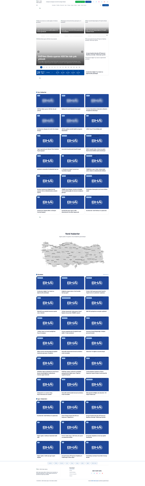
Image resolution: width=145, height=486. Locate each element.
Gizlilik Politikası (72, 472)
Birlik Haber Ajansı (95, 480)
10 (65, 67)
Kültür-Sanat (83, 5)
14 (76, 67)
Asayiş (72, 5)
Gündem (54, 5)
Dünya (68, 5)
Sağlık (79, 5)
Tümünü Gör (105, 274)
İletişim (70, 475)
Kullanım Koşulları (72, 474)
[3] (72, 13)
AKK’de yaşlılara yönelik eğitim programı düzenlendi (56, 1)
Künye (70, 470)
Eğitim (75, 5)
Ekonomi (62, 5)
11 (68, 67)
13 (73, 67)
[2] (72, 82)
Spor (66, 5)
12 (71, 67)
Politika (58, 5)
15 (79, 67)
